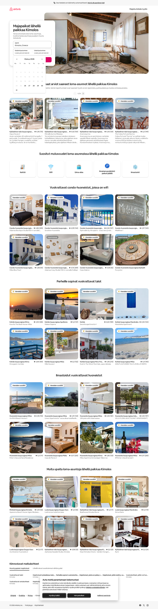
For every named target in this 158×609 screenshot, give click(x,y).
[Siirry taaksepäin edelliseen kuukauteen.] (17, 59)
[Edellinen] (75, 93)
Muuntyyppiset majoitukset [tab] (19, 568)
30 (42, 86)
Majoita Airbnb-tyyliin (138, 9)
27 (29, 86)
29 (38, 86)
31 (16, 90)
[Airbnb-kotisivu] (15, 9)
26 (25, 86)
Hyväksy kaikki (54, 595)
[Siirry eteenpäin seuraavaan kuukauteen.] (42, 59)
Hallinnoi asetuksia (103, 595)
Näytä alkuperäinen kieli (96, 3)
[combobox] (32, 45)
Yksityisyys (29, 605)
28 (34, 86)
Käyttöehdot (39, 605)
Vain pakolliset (79, 595)
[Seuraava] (83, 93)
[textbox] (23, 53)
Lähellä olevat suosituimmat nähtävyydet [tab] (47, 568)
